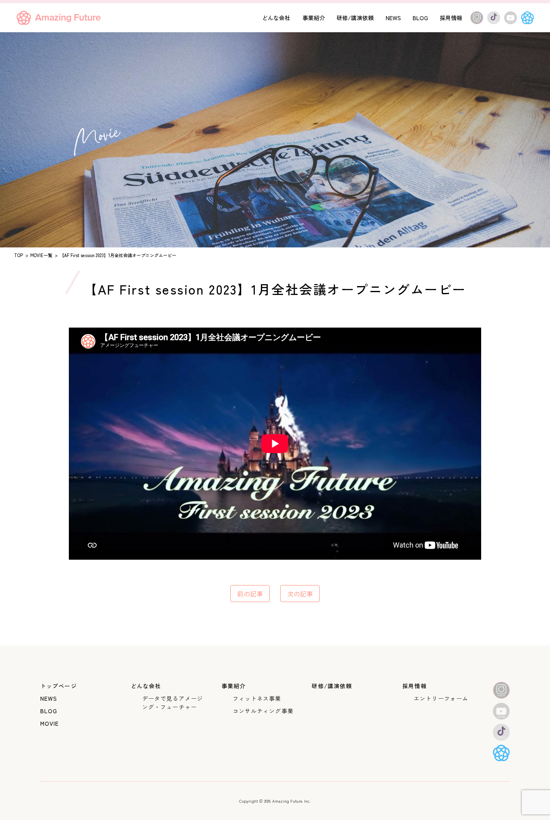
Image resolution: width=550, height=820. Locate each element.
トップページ (58, 686)
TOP (18, 255)
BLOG (420, 18)
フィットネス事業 (257, 698)
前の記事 (250, 593)
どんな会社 (276, 18)
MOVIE (49, 723)
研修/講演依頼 (355, 18)
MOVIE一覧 (41, 255)
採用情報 (451, 18)
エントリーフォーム (441, 698)
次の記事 (300, 593)
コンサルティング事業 (263, 711)
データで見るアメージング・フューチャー (172, 702)
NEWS (393, 18)
